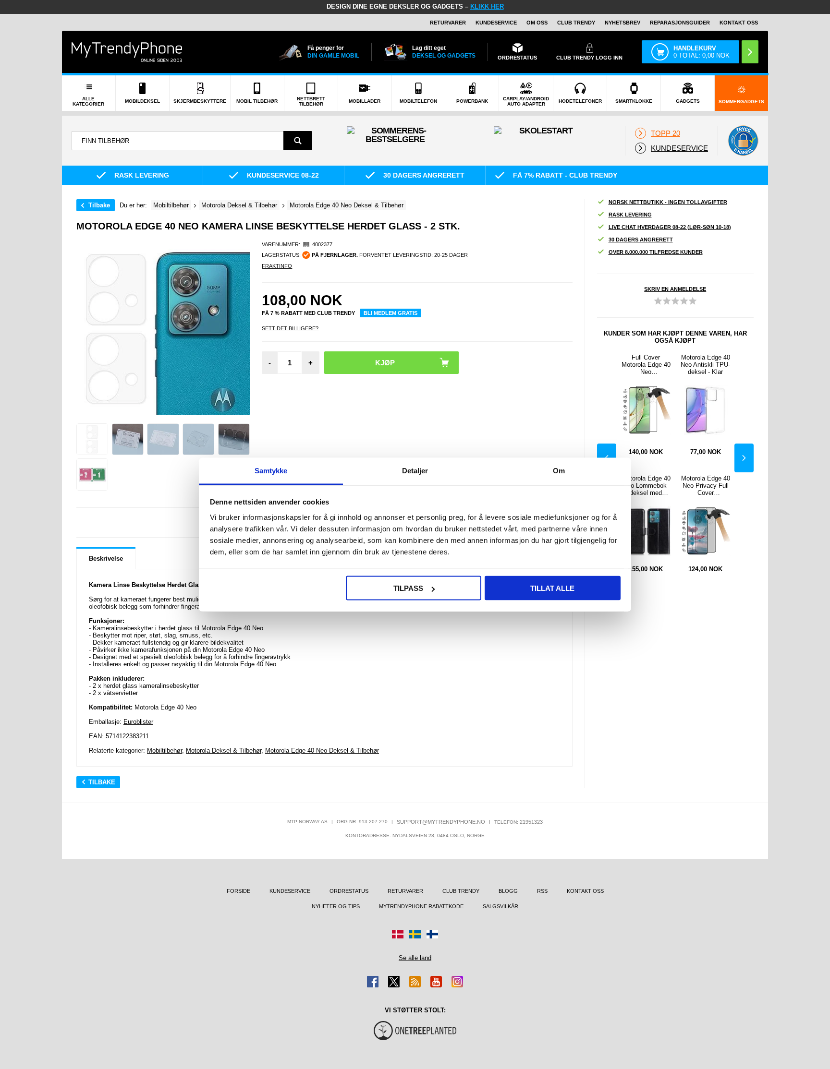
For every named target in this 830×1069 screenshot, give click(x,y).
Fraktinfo (277, 266)
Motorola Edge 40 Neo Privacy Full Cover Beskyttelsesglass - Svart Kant (705, 485)
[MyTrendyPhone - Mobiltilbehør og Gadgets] (127, 51)
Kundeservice (496, 22)
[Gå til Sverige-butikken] (415, 934)
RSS (542, 891)
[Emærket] (743, 140)
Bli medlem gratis (390, 313)
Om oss (537, 22)
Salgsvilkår (500, 906)
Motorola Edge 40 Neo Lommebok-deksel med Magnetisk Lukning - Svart (646, 485)
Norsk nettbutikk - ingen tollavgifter (668, 202)
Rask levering (630, 214)
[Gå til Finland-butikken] (432, 934)
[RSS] (415, 981)
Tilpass (408, 588)
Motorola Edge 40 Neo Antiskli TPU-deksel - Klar (705, 364)
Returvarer (448, 22)
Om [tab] (559, 470)
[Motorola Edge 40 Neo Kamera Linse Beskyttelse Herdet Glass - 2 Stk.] (92, 439)
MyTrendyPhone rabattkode (421, 906)
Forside (238, 891)
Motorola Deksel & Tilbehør (223, 750)
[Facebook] (372, 981)
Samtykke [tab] (271, 470)
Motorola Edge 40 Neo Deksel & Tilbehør (322, 750)
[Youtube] (436, 981)
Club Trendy (576, 22)
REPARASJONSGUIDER (680, 22)
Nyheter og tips (336, 906)
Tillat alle (552, 588)
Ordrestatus (349, 891)
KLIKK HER (487, 6)
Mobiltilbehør (164, 750)
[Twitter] (394, 981)
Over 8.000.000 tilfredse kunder (656, 252)
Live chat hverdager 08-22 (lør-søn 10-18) (670, 227)
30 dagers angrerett (641, 239)
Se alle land (415, 957)
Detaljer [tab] (415, 470)
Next (744, 458)
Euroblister (138, 721)
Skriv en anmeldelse (675, 289)
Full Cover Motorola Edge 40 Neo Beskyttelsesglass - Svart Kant (646, 364)
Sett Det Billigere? (290, 328)
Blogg (508, 891)
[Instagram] (457, 981)
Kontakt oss (739, 22)
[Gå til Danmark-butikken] (397, 934)
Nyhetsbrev (622, 22)
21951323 (531, 822)
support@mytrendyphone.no (441, 822)
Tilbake (99, 205)
